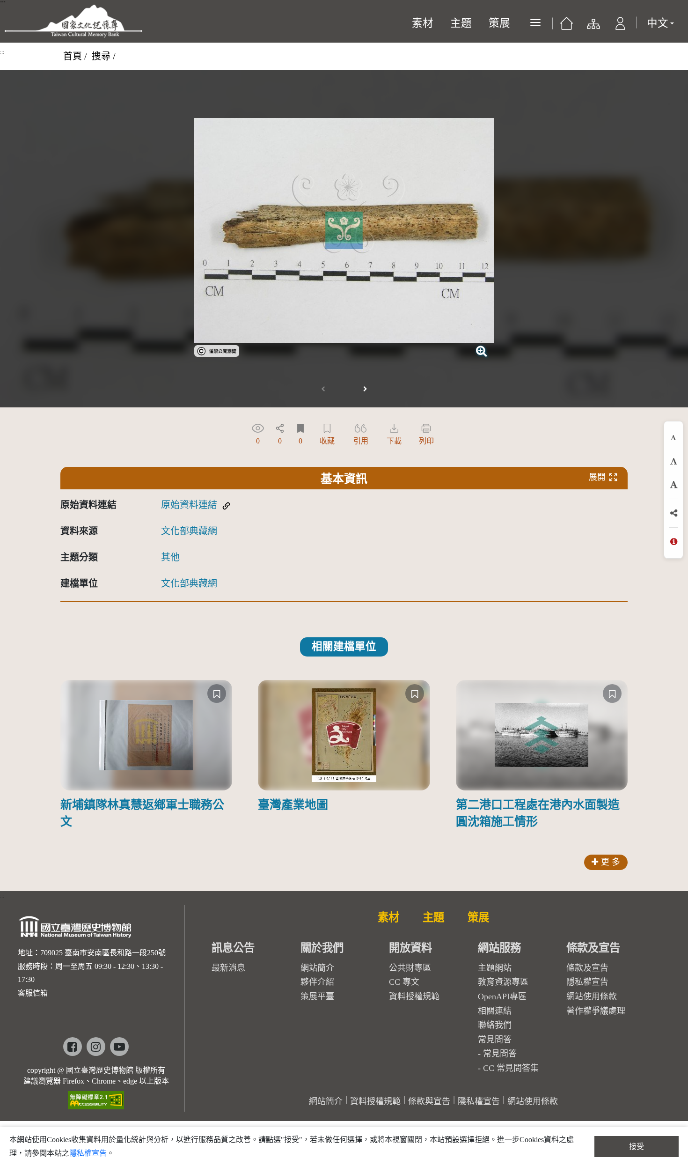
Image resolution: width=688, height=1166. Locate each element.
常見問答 (500, 1053)
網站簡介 (317, 968)
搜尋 (101, 56)
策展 (499, 23)
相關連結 (495, 1011)
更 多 (610, 862)
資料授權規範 (414, 996)
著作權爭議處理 (595, 1011)
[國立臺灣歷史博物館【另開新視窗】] (75, 930)
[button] (620, 26)
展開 (597, 477)
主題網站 (495, 968)
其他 (170, 557)
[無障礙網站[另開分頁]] (96, 1097)
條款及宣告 (587, 968)
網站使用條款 (591, 996)
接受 (636, 1147)
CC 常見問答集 (511, 1068)
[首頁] (566, 26)
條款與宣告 (429, 1101)
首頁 (72, 56)
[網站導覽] (593, 26)
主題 (461, 23)
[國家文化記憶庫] (73, 21)
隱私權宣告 (587, 982)
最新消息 (228, 968)
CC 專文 (404, 982)
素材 (422, 23)
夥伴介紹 (317, 982)
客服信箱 (33, 993)
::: (2, 52)
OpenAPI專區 (502, 996)
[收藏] (216, 693)
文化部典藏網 (189, 531)
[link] (216, 350)
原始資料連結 (189, 505)
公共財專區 (410, 968)
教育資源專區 (503, 982)
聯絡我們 (495, 1025)
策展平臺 (317, 996)
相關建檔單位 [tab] (344, 646)
